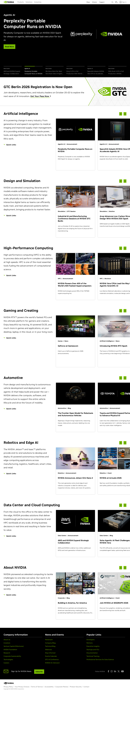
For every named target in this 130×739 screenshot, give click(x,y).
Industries (37, 2)
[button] (116, 3)
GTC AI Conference (52, 659)
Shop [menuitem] (88, 2)
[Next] (125, 114)
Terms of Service (37, 687)
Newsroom (49, 640)
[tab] (13, 70)
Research (7, 653)
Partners (90, 643)
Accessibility (49, 687)
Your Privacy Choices (22, 687)
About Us (7, 640)
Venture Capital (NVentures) (14, 646)
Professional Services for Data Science (100, 659)
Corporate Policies (61, 687)
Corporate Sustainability (12, 656)
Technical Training (93, 656)
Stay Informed (50, 653)
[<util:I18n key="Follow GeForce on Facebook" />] (108, 671)
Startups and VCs (93, 649)
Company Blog (50, 643)
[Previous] (120, 114)
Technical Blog (50, 646)
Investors (7, 643)
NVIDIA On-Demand (52, 663)
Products (20, 2)
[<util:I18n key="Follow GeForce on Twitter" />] (118, 671)
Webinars (48, 649)
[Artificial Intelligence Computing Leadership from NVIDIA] (9, 2)
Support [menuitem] (101, 2)
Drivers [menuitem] (94, 2)
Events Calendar (51, 656)
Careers (6, 663)
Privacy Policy (8, 687)
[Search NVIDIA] (112, 2)
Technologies (8, 659)
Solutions (29, 2)
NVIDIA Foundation (10, 649)
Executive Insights (93, 646)
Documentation (92, 653)
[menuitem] (20, 2)
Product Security (76, 687)
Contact (86, 687)
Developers (91, 640)
